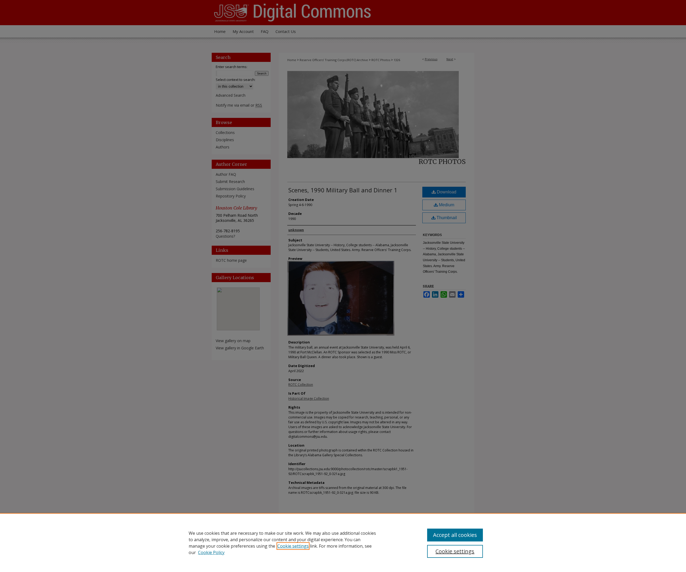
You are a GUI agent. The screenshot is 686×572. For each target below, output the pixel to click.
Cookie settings (293, 546)
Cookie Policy (211, 552)
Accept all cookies (455, 535)
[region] (343, 542)
